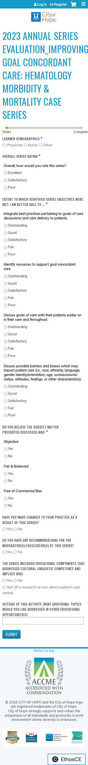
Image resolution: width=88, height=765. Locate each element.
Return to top (44, 651)
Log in (42, 4)
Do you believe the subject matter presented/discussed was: (30, 430)
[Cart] (73, 7)
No (20, 528)
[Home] (44, 15)
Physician (15, 145)
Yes (9, 528)
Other (48, 145)
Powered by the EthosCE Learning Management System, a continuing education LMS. (67, 759)
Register (60, 4)
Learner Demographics (21, 138)
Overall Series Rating (20, 156)
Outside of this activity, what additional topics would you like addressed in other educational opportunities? (41, 609)
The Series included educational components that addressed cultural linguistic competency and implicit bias (43, 568)
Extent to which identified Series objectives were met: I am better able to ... (42, 202)
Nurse (33, 145)
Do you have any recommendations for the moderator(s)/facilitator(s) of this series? (38, 543)
